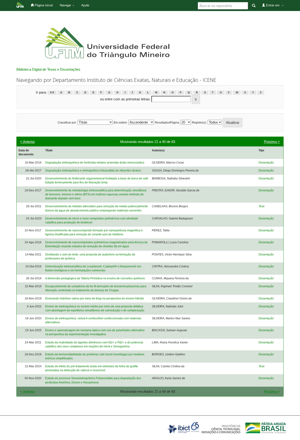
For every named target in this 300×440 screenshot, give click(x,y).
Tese (262, 206)
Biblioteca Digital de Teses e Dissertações (48, 69)
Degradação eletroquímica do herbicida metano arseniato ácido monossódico (94, 162)
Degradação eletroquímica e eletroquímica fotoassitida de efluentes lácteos (93, 170)
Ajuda (85, 5)
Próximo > (272, 142)
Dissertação (266, 162)
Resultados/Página (167, 122)
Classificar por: (67, 122)
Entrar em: (273, 5)
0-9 (52, 92)
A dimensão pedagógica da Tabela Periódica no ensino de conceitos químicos (95, 278)
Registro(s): (199, 122)
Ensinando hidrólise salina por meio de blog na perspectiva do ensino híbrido (94, 298)
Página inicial (43, 5)
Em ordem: (121, 122)
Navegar (66, 5)
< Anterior (27, 142)
